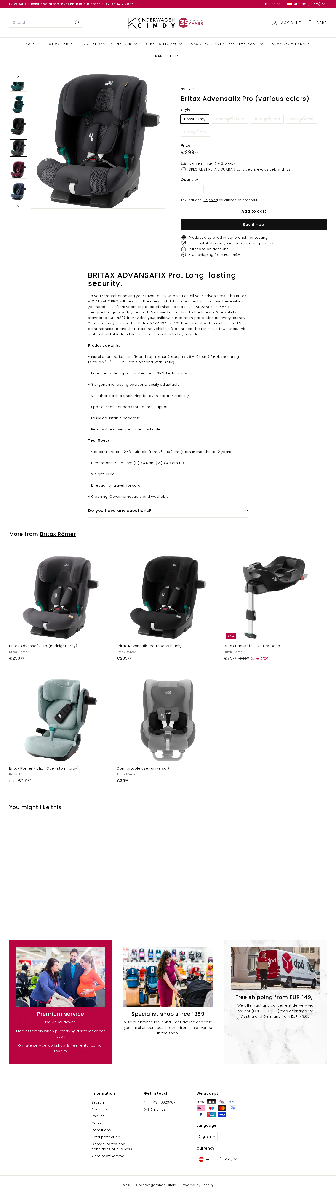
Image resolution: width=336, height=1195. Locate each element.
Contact (98, 1123)
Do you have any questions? (119, 510)
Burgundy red (268, 119)
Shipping (211, 200)
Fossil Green (303, 119)
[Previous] (18, 78)
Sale (31, 43)
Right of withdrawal (108, 1156)
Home (186, 89)
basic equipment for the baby (225, 43)
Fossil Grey (194, 119)
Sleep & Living (162, 43)
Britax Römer (58, 534)
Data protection (105, 1137)
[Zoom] (98, 141)
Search (97, 1102)
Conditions (101, 1130)
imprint (97, 1116)
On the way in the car (108, 43)
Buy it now (254, 224)
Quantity (189, 179)
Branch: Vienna (289, 43)
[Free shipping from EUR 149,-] (275, 968)
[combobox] (45, 23)
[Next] (18, 205)
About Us (99, 1109)
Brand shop (166, 56)
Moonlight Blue (231, 119)
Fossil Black (197, 132)
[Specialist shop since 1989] (168, 976)
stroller (59, 43)
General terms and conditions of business (111, 1146)
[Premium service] (60, 976)
